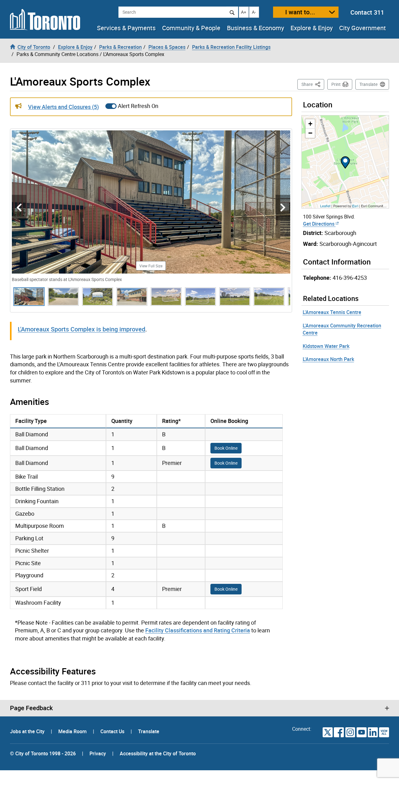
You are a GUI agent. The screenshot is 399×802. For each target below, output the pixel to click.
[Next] (283, 208)
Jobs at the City (28, 731)
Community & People (191, 28)
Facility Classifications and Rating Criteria (197, 630)
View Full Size (150, 265)
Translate (368, 84)
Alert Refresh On (138, 106)
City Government (362, 28)
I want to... (300, 12)
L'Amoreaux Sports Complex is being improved (81, 329)
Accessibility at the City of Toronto (158, 753)
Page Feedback (31, 708)
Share (312, 84)
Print (336, 84)
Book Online (226, 448)
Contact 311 (367, 12)
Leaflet (325, 205)
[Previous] (19, 208)
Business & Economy (255, 28)
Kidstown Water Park (326, 346)
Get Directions (319, 223)
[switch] (111, 106)
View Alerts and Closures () (63, 106)
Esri (355, 205)
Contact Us (113, 731)
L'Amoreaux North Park (328, 359)
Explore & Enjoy (312, 28)
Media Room (73, 731)
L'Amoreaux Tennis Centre (332, 312)
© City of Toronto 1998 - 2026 (43, 753)
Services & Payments (126, 28)
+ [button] (310, 124)
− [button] (310, 133)
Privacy (97, 753)
